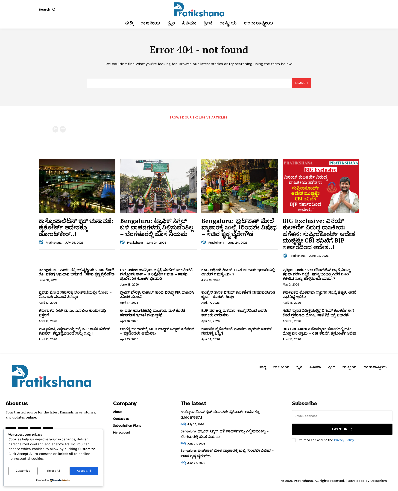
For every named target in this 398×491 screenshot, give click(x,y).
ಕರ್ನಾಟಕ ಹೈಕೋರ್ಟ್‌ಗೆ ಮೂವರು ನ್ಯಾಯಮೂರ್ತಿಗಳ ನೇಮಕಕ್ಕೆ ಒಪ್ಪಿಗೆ (236, 331)
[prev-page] (55, 129)
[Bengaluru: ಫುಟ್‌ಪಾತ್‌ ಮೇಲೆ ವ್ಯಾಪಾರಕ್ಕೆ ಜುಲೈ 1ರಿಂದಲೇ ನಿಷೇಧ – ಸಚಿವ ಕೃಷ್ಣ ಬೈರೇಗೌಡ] (239, 186)
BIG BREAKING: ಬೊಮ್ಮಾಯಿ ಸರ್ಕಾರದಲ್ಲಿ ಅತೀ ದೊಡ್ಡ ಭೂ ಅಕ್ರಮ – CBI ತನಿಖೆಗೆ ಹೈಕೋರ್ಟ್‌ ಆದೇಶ (319, 331)
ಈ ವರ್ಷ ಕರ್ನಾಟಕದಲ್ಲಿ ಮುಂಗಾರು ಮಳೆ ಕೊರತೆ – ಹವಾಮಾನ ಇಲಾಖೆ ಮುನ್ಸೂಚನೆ (154, 312)
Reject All (53, 471)
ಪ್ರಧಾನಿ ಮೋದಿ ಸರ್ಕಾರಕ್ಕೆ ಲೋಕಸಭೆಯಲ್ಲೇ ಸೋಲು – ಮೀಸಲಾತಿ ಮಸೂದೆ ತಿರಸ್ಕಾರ (75, 294)
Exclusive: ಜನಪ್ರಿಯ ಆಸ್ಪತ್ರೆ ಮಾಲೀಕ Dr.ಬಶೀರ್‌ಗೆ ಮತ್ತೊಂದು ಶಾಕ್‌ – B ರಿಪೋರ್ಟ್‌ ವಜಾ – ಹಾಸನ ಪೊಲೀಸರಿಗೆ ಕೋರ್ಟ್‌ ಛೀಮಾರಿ (156, 274)
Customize (23, 471)
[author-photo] (42, 242)
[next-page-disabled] (63, 129)
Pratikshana (53, 242)
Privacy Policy (344, 440)
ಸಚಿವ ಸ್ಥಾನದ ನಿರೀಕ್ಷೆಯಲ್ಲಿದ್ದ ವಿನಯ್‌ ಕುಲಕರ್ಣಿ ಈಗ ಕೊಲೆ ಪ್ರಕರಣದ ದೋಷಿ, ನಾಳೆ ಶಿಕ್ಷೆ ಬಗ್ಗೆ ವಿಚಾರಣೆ (318, 312)
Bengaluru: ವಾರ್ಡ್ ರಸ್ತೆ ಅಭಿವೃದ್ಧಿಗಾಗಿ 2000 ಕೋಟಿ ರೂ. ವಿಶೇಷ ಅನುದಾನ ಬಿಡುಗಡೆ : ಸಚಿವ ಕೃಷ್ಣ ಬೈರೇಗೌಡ (76, 272)
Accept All (84, 471)
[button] (48, 9)
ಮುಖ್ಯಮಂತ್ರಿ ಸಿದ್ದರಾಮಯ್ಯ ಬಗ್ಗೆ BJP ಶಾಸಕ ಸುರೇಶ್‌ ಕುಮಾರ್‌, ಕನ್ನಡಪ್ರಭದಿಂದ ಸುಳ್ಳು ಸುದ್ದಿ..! (74, 331)
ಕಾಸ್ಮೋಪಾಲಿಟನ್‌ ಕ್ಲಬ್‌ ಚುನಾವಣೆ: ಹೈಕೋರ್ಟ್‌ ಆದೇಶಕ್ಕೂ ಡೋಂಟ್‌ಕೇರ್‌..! (76, 227)
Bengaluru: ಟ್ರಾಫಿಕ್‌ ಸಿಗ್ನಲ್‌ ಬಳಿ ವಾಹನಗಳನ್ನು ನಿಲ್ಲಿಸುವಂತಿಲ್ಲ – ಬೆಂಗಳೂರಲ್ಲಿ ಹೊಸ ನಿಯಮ (156, 227)
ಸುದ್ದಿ (183, 424)
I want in (339, 429)
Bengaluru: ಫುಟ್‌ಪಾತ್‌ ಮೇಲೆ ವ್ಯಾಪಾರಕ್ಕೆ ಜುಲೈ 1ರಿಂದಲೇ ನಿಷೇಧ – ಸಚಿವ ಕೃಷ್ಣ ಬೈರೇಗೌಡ (239, 227)
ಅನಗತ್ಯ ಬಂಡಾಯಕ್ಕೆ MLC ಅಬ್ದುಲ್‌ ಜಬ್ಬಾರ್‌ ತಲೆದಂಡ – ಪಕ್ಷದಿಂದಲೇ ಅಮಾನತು (157, 331)
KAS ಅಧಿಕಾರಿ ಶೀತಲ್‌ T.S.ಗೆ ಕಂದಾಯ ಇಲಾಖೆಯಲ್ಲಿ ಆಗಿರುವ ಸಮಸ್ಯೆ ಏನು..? (238, 272)
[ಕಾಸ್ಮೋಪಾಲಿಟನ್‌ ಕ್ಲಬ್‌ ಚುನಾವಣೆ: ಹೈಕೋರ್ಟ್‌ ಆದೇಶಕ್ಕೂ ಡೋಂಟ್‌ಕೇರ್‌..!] (77, 186)
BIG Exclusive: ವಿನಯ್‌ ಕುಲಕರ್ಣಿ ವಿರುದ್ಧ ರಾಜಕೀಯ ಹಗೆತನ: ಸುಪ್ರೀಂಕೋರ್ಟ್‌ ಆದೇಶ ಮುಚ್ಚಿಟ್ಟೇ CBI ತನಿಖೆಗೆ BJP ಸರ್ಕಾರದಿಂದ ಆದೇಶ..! (319, 234)
